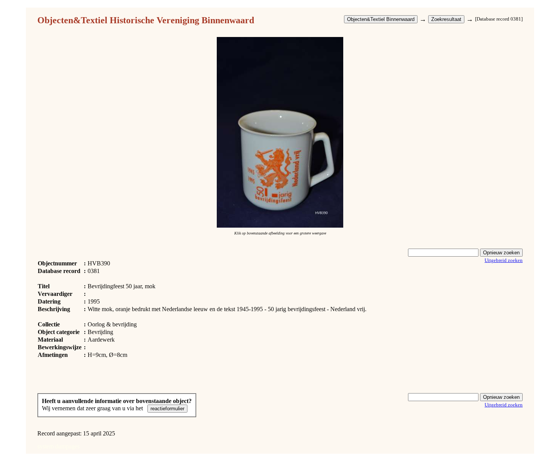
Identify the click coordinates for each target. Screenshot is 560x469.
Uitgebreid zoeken (504, 260)
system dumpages (58, 446)
